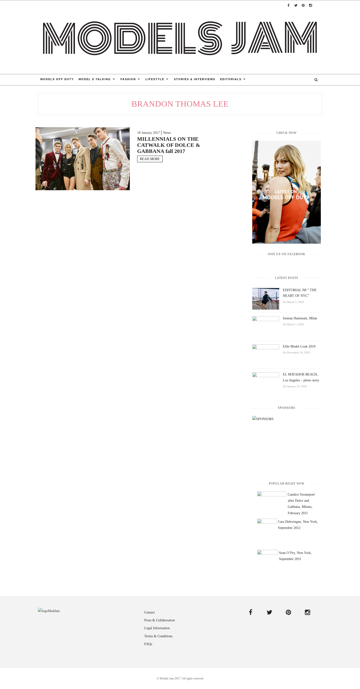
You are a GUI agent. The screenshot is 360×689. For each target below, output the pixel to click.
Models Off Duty (57, 79)
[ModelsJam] (180, 37)
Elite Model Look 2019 (299, 346)
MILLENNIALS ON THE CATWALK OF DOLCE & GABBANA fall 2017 (168, 145)
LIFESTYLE (154, 79)
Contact (149, 612)
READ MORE (150, 159)
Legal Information (157, 628)
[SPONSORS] (286, 444)
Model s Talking (95, 79)
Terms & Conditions (158, 636)
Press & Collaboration (159, 620)
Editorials (230, 79)
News (167, 133)
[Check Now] (286, 192)
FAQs (148, 644)
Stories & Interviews (194, 79)
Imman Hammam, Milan (300, 318)
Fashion (128, 79)
